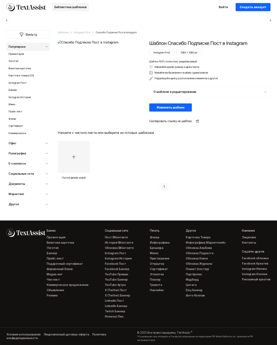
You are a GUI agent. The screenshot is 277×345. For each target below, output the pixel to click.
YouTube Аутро (115, 284)
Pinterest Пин (114, 316)
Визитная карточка (60, 242)
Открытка (157, 263)
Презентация (56, 237)
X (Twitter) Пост (116, 290)
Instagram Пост (82, 32)
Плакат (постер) (197, 269)
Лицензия (249, 237)
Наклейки (156, 290)
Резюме (52, 295)
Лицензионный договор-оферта (66, 334)
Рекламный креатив (256, 279)
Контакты (249, 242)
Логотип (53, 248)
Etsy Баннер (194, 290)
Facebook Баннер (117, 269)
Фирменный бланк (60, 269)
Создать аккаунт (253, 7)
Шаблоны (63, 32)
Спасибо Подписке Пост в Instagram (116, 32)
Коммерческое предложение (67, 284)
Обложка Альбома (199, 248)
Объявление (55, 290)
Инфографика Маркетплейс (206, 242)
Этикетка (157, 274)
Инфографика (160, 242)
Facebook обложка (255, 258)
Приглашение (159, 258)
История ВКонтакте (119, 242)
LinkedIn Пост (114, 300)
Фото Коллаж (195, 295)
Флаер (154, 237)
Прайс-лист (55, 258)
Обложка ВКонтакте (119, 248)
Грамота (156, 284)
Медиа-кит (55, 274)
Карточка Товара (198, 237)
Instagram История (118, 258)
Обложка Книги (197, 258)
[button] (28, 47)
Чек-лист (53, 279)
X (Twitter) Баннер (117, 295)
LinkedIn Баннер (116, 306)
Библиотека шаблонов (70, 7)
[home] (26, 7)
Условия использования (23, 334)
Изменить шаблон (170, 107)
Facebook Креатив (255, 263)
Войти (223, 7)
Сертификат (159, 269)
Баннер (52, 253)
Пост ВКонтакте (116, 237)
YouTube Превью (116, 274)
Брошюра (156, 248)
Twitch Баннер (115, 311)
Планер (155, 279)
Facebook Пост (115, 263)
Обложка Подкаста (199, 253)
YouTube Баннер (116, 279)
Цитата (191, 284)
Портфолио (194, 274)
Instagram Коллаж (254, 274)
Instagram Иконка (254, 268)
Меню (154, 253)
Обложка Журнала (199, 263)
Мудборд (192, 279)
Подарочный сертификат (65, 263)
